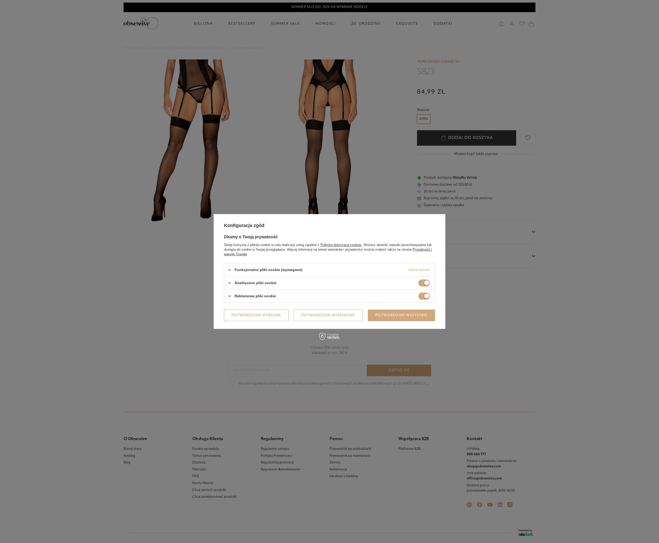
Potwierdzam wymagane (328, 315)
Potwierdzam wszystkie (401, 315)
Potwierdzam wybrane (256, 315)
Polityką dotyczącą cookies (341, 245)
